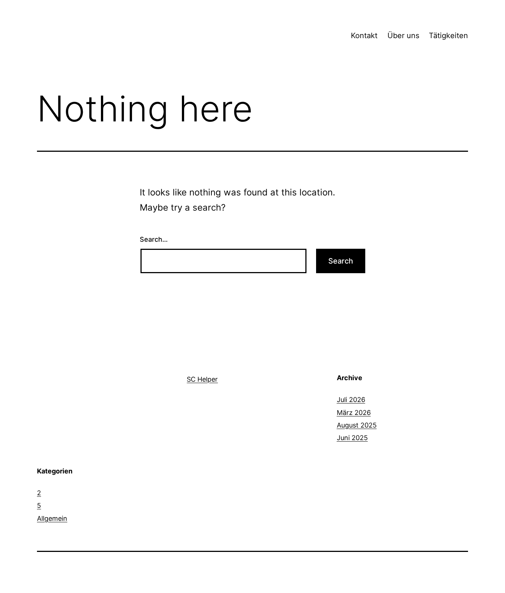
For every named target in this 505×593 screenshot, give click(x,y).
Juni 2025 (352, 438)
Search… (154, 239)
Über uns (403, 35)
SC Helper (202, 379)
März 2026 (354, 412)
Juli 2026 (351, 399)
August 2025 (357, 425)
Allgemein (52, 518)
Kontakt (364, 35)
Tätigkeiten (448, 35)
